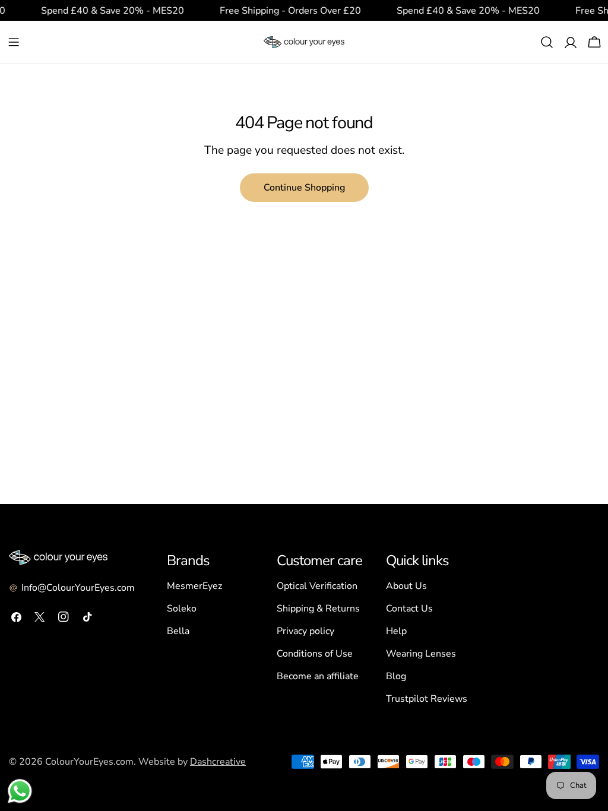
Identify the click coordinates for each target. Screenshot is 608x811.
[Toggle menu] (14, 42)
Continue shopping (304, 187)
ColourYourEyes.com (89, 761)
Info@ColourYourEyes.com (78, 587)
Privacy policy (305, 631)
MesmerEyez (194, 586)
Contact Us (409, 608)
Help (396, 631)
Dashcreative (218, 761)
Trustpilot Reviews (426, 698)
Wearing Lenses (421, 653)
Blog (396, 676)
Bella (178, 631)
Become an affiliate (318, 676)
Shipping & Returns (318, 608)
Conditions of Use (315, 653)
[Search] (547, 42)
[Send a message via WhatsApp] (20, 791)
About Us (406, 586)
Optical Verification (317, 586)
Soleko (182, 608)
